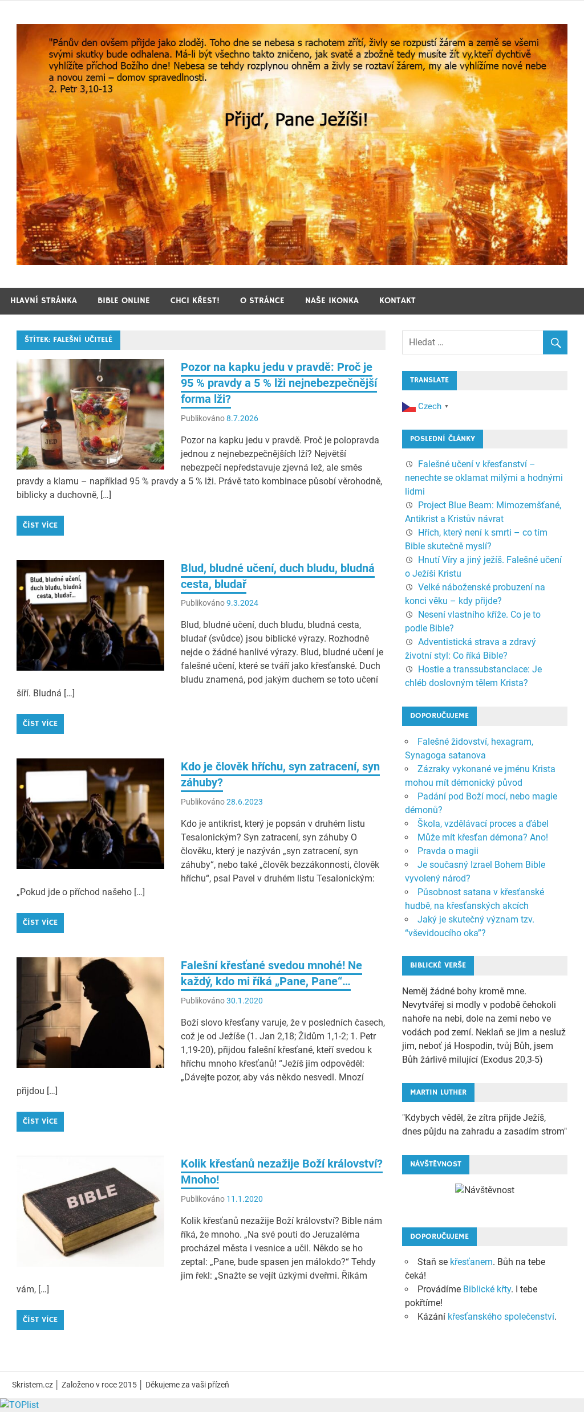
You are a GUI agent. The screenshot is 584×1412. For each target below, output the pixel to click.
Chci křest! (195, 300)
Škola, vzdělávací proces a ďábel (483, 823)
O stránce (262, 300)
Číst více (40, 525)
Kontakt (397, 300)
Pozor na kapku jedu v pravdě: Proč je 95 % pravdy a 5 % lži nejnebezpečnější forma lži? (279, 383)
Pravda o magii (447, 851)
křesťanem (471, 1261)
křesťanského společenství (501, 1316)
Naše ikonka (332, 300)
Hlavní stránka (43, 300)
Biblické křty (487, 1289)
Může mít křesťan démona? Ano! (482, 837)
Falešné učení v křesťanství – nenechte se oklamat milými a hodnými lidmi (484, 478)
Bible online (124, 300)
